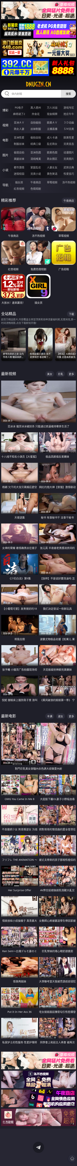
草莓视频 (52, 182)
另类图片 (69, 158)
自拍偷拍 (35, 122)
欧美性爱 (69, 137)
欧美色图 (52, 152)
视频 (5, 125)
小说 (5, 170)
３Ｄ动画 (69, 122)
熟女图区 (52, 158)
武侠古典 (69, 167)
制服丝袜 (19, 144)
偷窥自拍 (19, 152)
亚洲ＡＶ (19, 122)
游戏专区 (69, 107)
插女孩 (19, 182)
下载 (71, 314)
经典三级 (35, 144)
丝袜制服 (35, 129)
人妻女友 (52, 167)
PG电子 (19, 107)
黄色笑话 (52, 173)
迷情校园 (19, 173)
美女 (49, 374)
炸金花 (36, 114)
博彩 (5, 110)
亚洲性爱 (19, 137)
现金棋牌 (52, 114)
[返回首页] (72, 1158)
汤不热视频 (68, 182)
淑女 (60, 716)
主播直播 (52, 129)
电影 (5, 140)
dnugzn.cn (38, 84)
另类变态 (69, 144)
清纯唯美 (35, 158)
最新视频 (8, 373)
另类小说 (35, 173)
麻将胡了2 (19, 114)
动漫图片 (69, 152)
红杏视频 (19, 188)
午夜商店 (35, 182)
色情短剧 (35, 188)
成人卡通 (52, 137)
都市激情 (19, 167)
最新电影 (8, 716)
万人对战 (52, 107)
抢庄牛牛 (69, 114)
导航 (5, 185)
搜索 (68, 93)
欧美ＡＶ (52, 122)
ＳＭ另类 (69, 129)
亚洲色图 (35, 152)
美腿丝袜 (19, 158)
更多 (71, 374)
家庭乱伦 (35, 167)
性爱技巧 (69, 173)
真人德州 (35, 107)
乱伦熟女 (52, 144)
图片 (5, 155)
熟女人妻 (19, 129)
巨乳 (60, 374)
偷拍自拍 (35, 137)
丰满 (49, 716)
